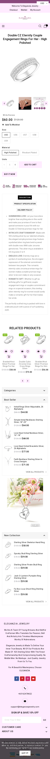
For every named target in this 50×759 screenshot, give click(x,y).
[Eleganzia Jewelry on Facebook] (16, 678)
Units (4, 159)
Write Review (9, 115)
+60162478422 (25, 694)
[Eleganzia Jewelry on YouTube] (33, 678)
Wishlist (24, 10)
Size (4, 130)
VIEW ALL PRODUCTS (36, 472)
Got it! (25, 753)
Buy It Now (9, 174)
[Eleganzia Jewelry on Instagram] (28, 678)
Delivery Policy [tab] (25, 210)
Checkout (14, 10)
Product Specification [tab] (25, 204)
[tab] (25, 197)
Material (6, 147)
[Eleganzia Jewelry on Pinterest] (22, 678)
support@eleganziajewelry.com (25, 707)
